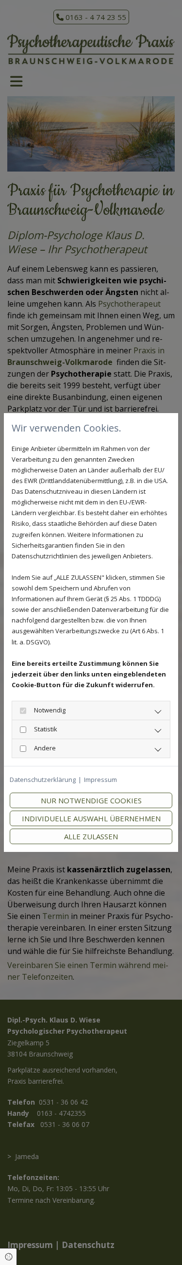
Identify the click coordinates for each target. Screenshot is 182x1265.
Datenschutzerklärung (43, 779)
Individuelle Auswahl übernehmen (91, 818)
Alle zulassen (91, 836)
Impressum (100, 779)
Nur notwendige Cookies (91, 800)
